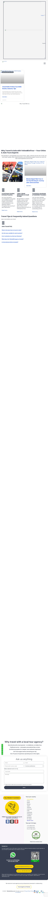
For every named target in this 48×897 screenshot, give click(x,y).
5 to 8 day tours (31, 827)
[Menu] (45, 63)
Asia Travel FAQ (7, 226)
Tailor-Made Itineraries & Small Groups (23, 195)
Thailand (29, 815)
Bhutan (28, 804)
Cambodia (29, 812)
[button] (24, 43)
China (28, 801)
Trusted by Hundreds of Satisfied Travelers (39, 194)
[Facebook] (8, 821)
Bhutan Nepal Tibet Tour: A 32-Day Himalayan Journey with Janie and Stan (35, 180)
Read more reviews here (36, 841)
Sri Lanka (29, 818)
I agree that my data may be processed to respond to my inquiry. (18, 784)
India (28, 810)
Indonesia (29, 809)
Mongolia (29, 817)
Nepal (28, 802)
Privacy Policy (27, 891)
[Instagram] (12, 821)
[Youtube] (16, 821)
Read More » (4, 96)
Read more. (4, 210)
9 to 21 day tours (31, 828)
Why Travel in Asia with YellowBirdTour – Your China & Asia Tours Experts (23, 151)
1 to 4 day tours (31, 825)
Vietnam (29, 807)
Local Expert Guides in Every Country (8, 194)
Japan (28, 805)
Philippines (29, 814)
